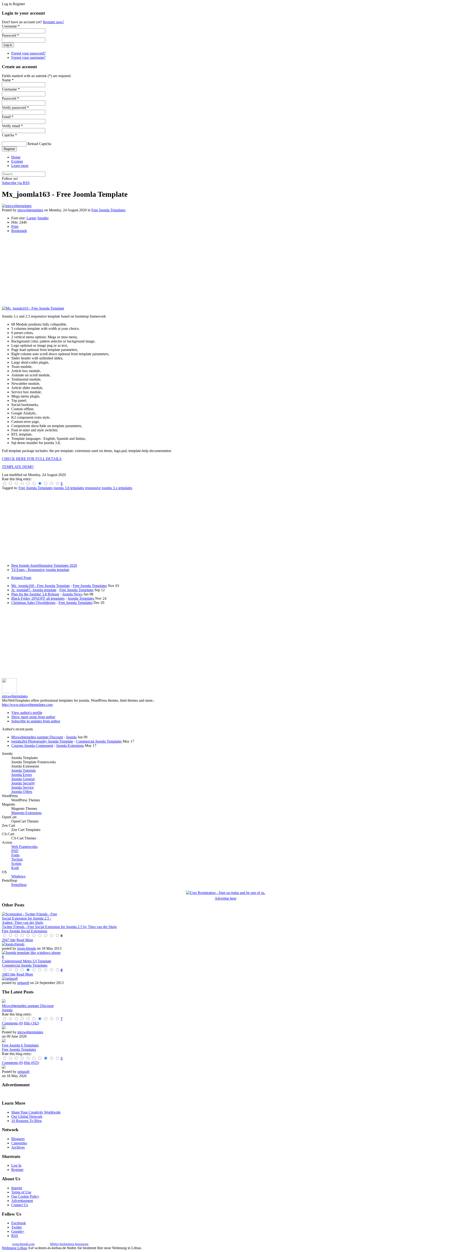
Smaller (43, 218)
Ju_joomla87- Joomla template (33, 590)
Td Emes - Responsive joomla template (40, 570)
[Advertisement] (143, 270)
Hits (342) (31, 1023)
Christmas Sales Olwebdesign (33, 603)
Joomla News (72, 594)
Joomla (71, 737)
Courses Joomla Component (32, 746)
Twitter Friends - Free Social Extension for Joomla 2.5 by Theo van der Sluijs (59, 927)
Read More (24, 940)
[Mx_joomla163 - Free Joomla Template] (33, 308)
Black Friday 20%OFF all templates (38, 598)
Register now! (53, 22)
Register (9, 149)
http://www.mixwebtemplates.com (27, 705)
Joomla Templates (81, 598)
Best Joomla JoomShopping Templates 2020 (44, 565)
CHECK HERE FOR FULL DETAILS (32, 459)
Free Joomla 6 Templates (20, 1045)
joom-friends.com (23, 1244)
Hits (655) (31, 1063)
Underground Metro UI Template (26, 961)
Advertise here (225, 898)
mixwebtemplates (30, 210)
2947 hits (9, 940)
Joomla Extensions (70, 746)
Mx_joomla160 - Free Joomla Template (40, 586)
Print (14, 226)
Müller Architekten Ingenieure (69, 1244)
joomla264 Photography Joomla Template (42, 741)
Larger (31, 218)
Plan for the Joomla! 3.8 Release (35, 594)
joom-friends (26, 948)
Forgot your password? (28, 53)
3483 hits (9, 974)
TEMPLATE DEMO (18, 467)
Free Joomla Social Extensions (24, 931)
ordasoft (23, 983)
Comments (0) (12, 1023)
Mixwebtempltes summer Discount (37, 737)
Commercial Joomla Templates (99, 741)
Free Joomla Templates (108, 210)
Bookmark (19, 231)
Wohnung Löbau (14, 1248)
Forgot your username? (28, 57)
